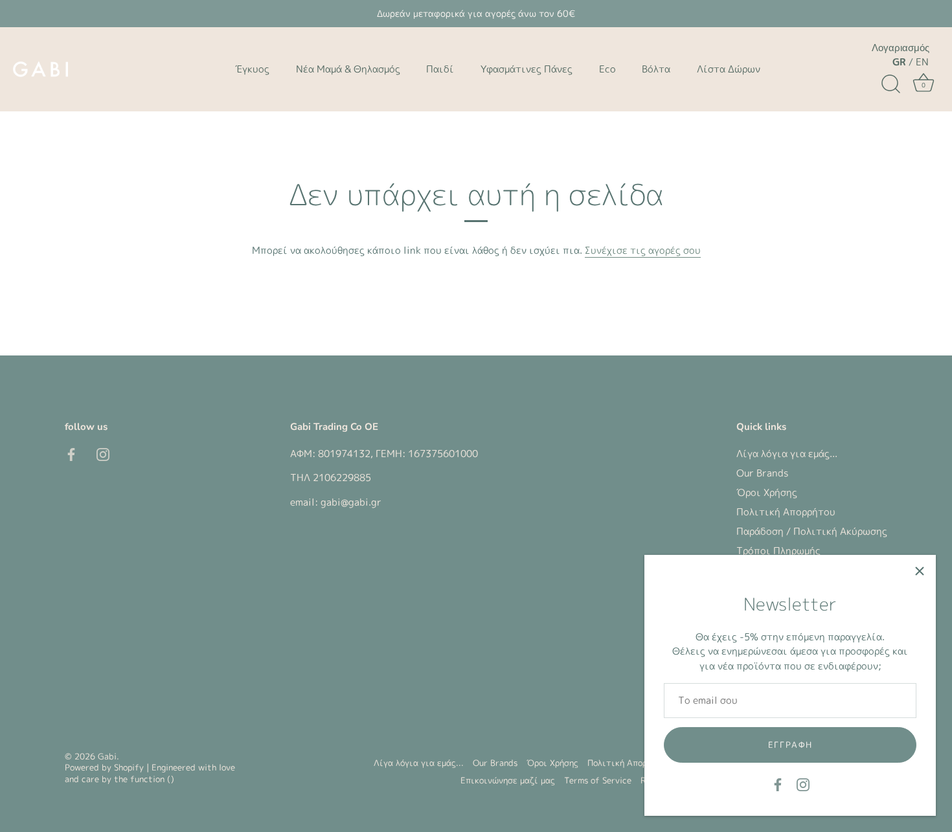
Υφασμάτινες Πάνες (526, 69)
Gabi (107, 756)
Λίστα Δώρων (728, 69)
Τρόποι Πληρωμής (778, 550)
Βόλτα (656, 69)
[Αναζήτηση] (890, 84)
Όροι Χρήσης (766, 492)
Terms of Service (597, 780)
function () (152, 779)
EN (922, 62)
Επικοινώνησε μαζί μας (507, 780)
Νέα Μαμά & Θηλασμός (348, 69)
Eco (607, 69)
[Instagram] (803, 784)
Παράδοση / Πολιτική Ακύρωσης (811, 531)
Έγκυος (252, 69)
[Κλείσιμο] (919, 571)
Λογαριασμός (900, 47)
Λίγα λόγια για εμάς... (786, 453)
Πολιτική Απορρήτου (785, 512)
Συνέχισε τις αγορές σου (643, 250)
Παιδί (440, 69)
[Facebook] (777, 784)
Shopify (129, 767)
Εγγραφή (790, 744)
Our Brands (762, 473)
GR (899, 62)
